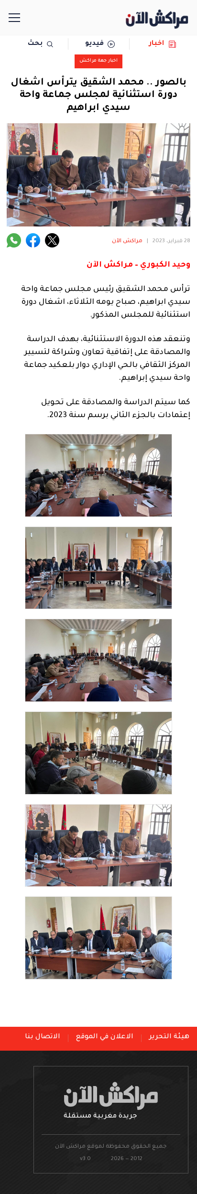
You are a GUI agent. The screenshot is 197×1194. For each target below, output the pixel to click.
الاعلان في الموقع (104, 1037)
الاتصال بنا (42, 1037)
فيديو (94, 44)
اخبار (156, 44)
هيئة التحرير (169, 1037)
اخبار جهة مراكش (98, 61)
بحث (35, 44)
